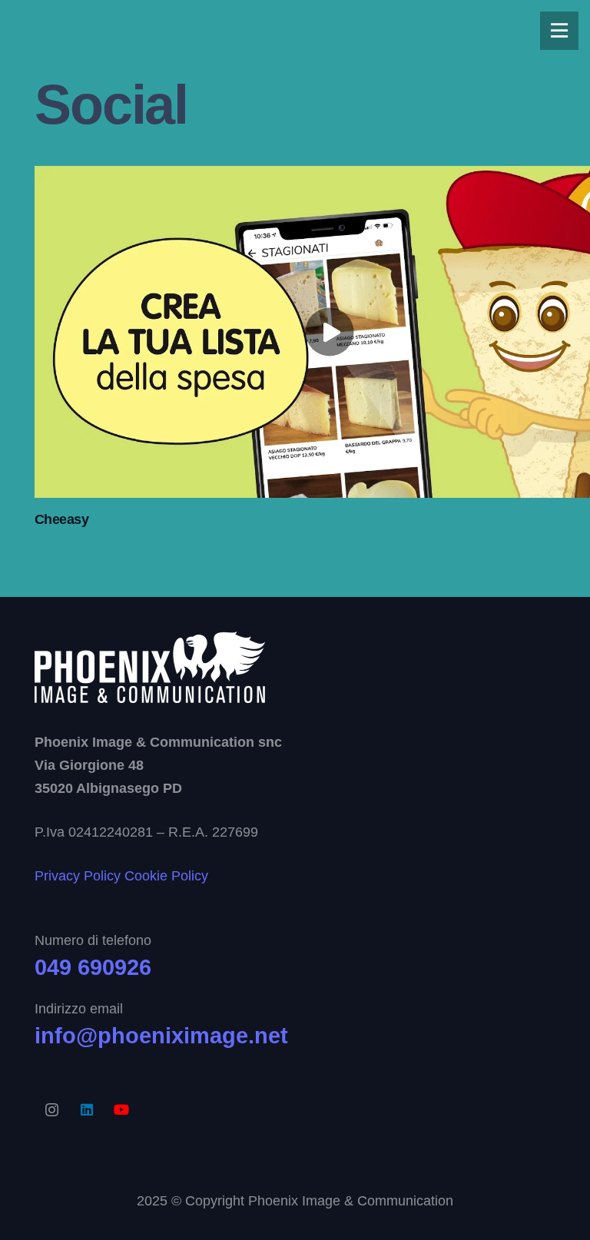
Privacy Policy (78, 876)
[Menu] (559, 31)
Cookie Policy (166, 876)
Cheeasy (61, 519)
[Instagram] (52, 1109)
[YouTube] (121, 1109)
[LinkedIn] (86, 1109)
